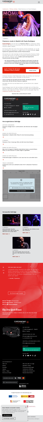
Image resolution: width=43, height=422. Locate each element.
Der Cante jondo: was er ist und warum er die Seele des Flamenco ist (21, 253)
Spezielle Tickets (27, 365)
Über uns (4, 363)
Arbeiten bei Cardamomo (29, 370)
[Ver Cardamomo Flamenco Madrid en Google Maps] (11, 332)
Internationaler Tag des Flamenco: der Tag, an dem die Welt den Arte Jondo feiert (10, 230)
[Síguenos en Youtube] (28, 114)
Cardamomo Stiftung (28, 369)
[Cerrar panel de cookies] (25, 407)
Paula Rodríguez (6, 43)
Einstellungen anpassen (8, 418)
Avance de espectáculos (9, 133)
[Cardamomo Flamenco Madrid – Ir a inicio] (6, 2)
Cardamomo (5, 9)
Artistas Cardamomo (8, 125)
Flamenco (5, 38)
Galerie (4, 369)
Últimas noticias (13, 9)
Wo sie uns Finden (6, 372)
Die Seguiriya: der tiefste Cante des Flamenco (31, 230)
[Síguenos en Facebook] (23, 114)
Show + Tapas (5, 370)
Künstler (4, 367)
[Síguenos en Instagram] (25, 114)
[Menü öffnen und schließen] (39, 2)
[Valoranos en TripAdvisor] (30, 114)
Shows (4, 365)
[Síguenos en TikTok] (35, 114)
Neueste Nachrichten (28, 372)
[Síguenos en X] (32, 114)
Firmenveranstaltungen (28, 367)
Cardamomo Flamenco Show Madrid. (11, 91)
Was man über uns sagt (28, 363)
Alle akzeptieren (7, 415)
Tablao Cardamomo (7, 163)
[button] (3, 273)
